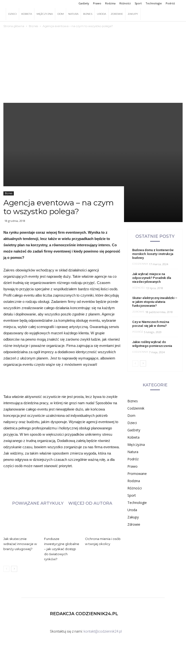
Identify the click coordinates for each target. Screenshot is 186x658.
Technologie (154, 3)
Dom (60, 13)
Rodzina (110, 3)
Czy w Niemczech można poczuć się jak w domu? (150, 324)
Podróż (170, 3)
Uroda (101, 13)
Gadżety (83, 3)
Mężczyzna (45, 13)
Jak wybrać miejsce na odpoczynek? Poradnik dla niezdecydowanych (151, 278)
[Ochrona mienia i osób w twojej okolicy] (103, 522)
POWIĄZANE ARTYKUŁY (37, 503)
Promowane (137, 473)
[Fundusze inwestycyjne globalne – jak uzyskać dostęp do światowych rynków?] (62, 522)
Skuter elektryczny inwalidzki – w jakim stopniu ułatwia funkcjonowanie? (154, 301)
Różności (125, 3)
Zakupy (133, 13)
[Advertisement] (93, 59)
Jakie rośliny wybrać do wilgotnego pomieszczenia (152, 344)
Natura (73, 13)
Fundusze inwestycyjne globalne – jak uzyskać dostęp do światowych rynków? (61, 549)
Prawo (97, 3)
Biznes (87, 13)
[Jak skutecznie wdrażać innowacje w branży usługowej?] (21, 522)
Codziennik (140, 264)
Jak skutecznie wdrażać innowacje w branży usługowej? (20, 544)
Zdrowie (117, 13)
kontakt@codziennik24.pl (103, 631)
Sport (138, 3)
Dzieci (12, 13)
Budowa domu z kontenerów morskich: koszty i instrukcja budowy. (153, 254)
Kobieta (26, 13)
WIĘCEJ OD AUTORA (90, 503)
